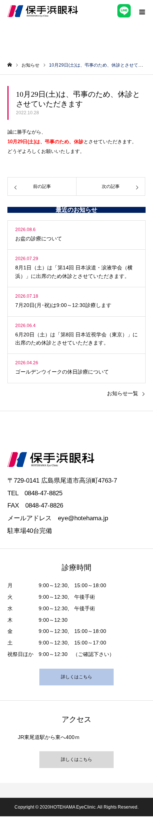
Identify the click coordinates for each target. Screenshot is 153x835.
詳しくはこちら (76, 676)
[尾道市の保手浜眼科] (42, 11)
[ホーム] (9, 65)
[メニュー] (141, 11)
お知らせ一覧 (122, 393)
